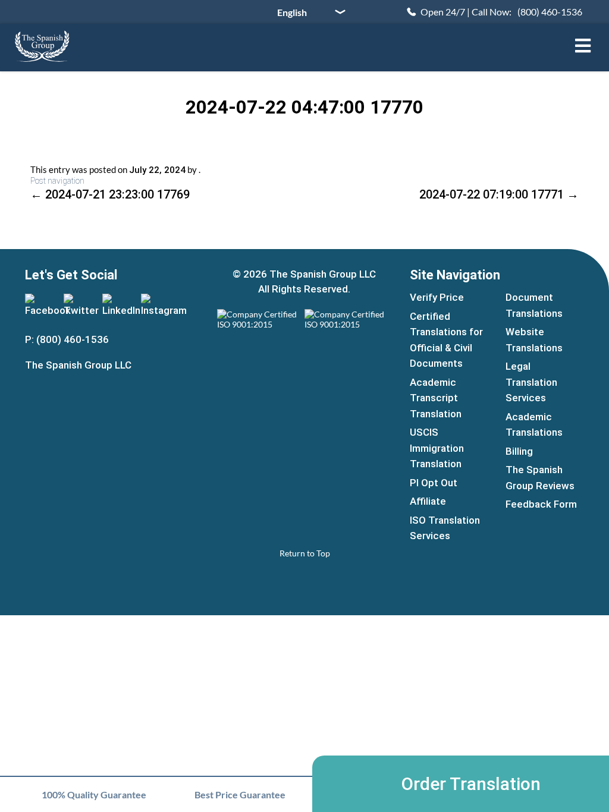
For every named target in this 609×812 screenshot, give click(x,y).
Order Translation (471, 783)
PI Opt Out (433, 483)
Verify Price (437, 297)
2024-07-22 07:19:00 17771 (499, 194)
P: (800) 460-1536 (67, 339)
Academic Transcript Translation (436, 398)
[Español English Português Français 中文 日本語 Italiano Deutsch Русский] (307, 12)
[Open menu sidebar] (583, 46)
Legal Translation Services (531, 382)
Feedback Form (541, 504)
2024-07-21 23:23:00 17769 (110, 194)
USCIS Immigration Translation (437, 448)
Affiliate (428, 501)
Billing (519, 451)
